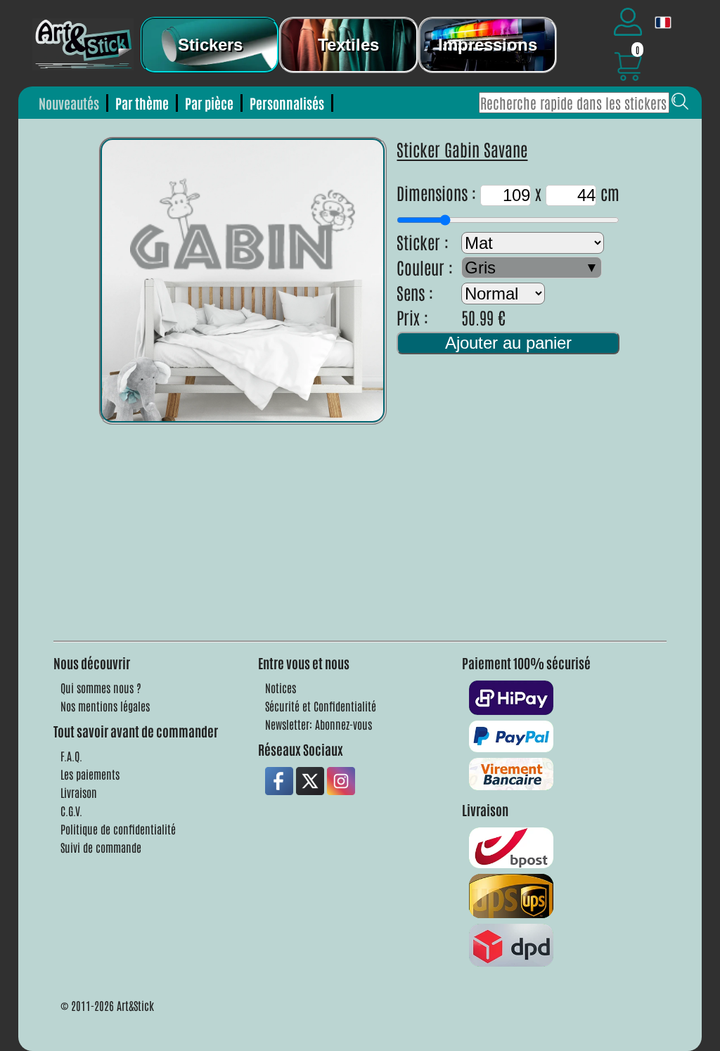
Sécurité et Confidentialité (320, 706)
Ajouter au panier (508, 342)
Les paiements (90, 774)
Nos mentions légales (105, 706)
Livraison (78, 792)
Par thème (142, 103)
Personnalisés (287, 103)
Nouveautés (69, 103)
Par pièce (209, 103)
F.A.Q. (71, 756)
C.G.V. (71, 811)
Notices (280, 688)
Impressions (487, 44)
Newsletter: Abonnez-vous (318, 724)
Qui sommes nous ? (100, 688)
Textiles (348, 44)
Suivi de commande (100, 847)
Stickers (210, 44)
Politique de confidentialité (118, 829)
